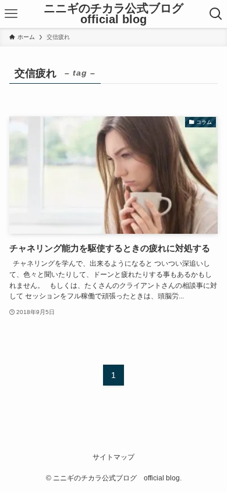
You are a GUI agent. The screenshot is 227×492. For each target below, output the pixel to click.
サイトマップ (113, 457)
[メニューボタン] (11, 14)
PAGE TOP (210, 467)
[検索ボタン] (216, 14)
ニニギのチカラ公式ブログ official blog (119, 14)
